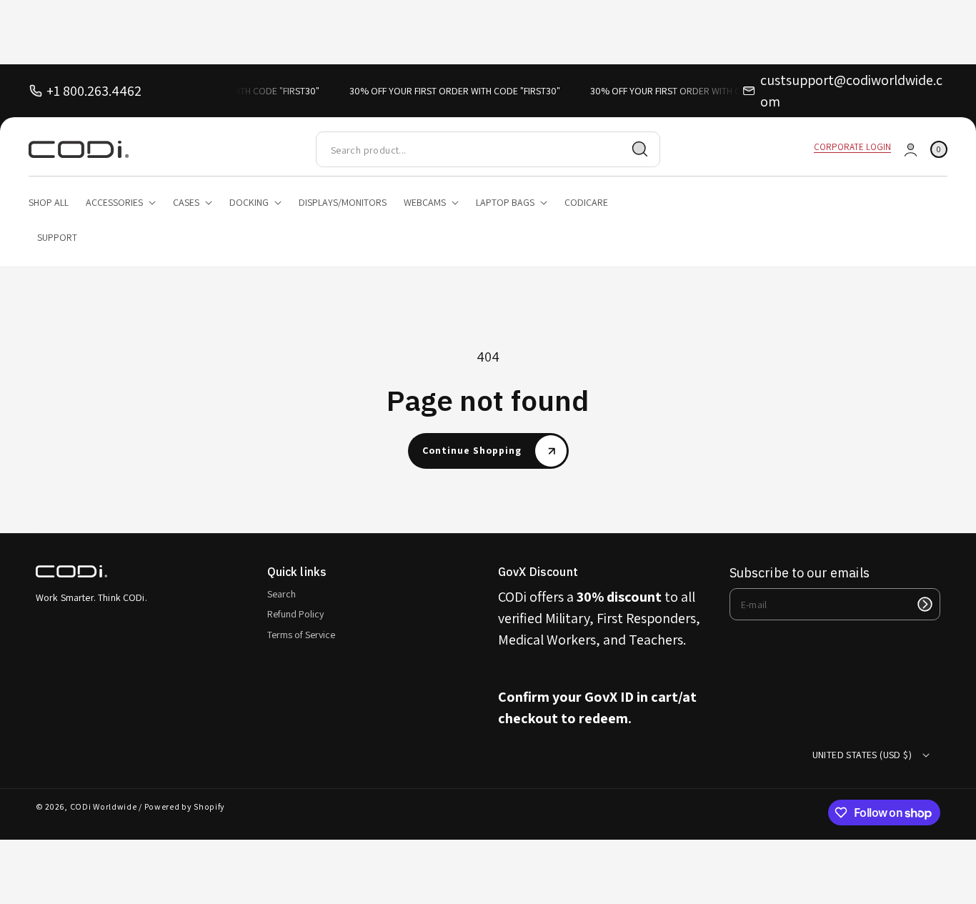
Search (281, 593)
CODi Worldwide (103, 806)
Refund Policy (295, 613)
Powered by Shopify (185, 806)
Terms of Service (301, 634)
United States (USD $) (862, 754)
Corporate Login (852, 147)
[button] (938, 150)
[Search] (640, 149)
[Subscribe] (924, 604)
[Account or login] (911, 150)
